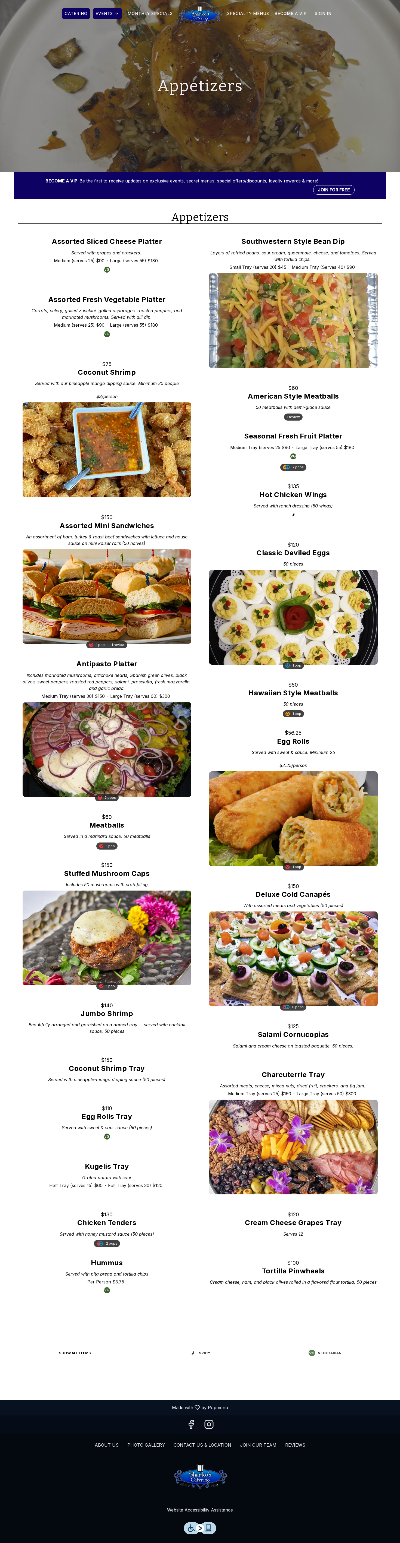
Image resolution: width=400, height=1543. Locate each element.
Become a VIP (291, 13)
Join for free (334, 190)
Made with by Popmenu (116, 1407)
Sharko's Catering (200, 1476)
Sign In (323, 13)
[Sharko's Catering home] (200, 15)
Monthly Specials (150, 13)
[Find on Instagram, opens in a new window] (209, 1426)
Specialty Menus (248, 13)
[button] (107, 13)
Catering (76, 13)
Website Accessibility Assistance (200, 1510)
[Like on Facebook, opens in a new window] (191, 1426)
